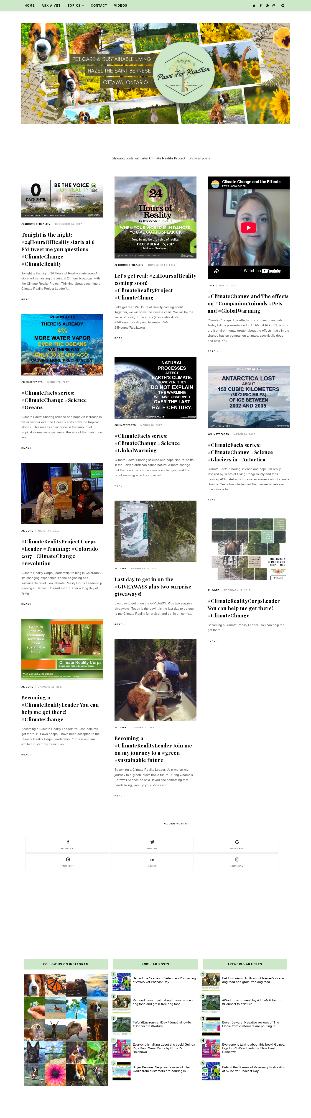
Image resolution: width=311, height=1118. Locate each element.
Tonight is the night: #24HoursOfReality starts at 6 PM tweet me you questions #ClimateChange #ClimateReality (58, 249)
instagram (236, 866)
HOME (30, 5)
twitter (152, 848)
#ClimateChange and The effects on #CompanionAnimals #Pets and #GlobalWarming (248, 303)
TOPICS (74, 5)
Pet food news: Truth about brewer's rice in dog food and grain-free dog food (163, 1002)
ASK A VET (51, 5)
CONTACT (99, 5)
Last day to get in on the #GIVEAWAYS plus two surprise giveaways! (153, 586)
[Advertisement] (155, 903)
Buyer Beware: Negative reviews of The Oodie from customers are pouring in (161, 1069)
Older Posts (176, 823)
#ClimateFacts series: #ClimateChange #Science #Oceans (54, 400)
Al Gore (27, 531)
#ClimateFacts (32, 382)
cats (211, 285)
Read (25, 299)
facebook (67, 848)
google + (236, 848)
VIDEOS (120, 5)
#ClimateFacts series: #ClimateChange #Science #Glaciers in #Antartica (240, 452)
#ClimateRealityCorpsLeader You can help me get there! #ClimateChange (244, 608)
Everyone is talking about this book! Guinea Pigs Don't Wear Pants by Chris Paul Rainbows (164, 1048)
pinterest (67, 866)
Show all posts (199, 158)
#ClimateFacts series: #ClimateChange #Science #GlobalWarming (147, 443)
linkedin (152, 866)
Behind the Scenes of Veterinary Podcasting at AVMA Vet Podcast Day (164, 980)
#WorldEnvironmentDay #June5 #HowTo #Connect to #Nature (162, 1024)
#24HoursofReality (36, 224)
